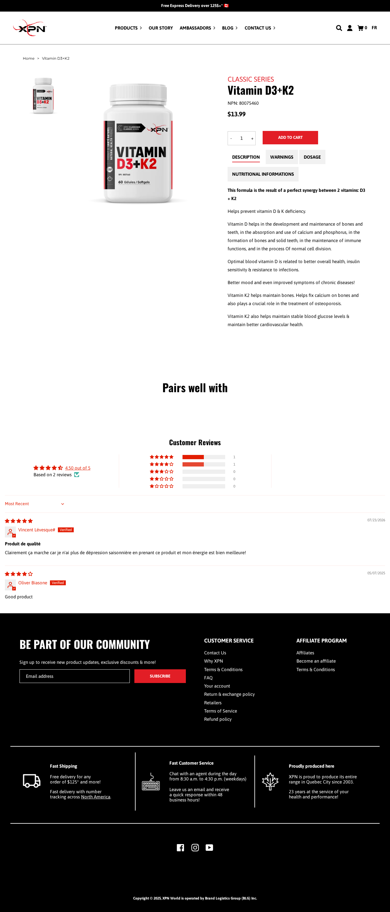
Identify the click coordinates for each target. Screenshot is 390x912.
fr (374, 27)
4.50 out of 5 (77, 467)
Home (28, 58)
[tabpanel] (297, 257)
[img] (19, 520)
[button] (162, 457)
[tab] (246, 158)
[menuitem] (128, 27)
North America (95, 796)
